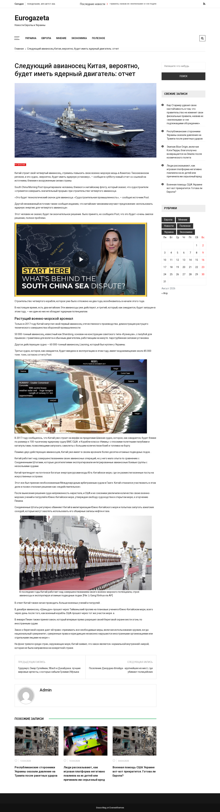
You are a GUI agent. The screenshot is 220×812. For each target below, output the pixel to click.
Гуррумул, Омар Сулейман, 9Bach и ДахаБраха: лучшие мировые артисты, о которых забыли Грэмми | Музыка (49, 670)
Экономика (79, 38)
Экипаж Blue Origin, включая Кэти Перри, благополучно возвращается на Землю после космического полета (184, 152)
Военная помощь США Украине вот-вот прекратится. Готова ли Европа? (134, 771)
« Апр (165, 293)
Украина (30, 38)
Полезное (98, 38)
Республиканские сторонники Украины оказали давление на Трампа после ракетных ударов (36, 771)
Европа (46, 38)
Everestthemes (116, 807)
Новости (169, 225)
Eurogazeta (32, 18)
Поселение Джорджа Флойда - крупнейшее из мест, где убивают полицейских (121, 670)
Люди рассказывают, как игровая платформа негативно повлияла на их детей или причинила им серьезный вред (184, 171)
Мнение (61, 38)
